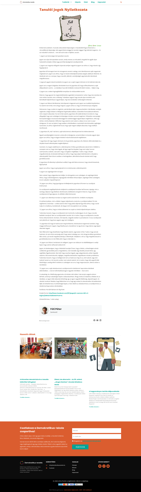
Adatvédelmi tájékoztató (71, 490)
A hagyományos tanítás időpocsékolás (104, 391)
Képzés (78, 2)
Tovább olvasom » (25, 397)
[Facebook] (100, 466)
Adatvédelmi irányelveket (92, 441)
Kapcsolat (102, 2)
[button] (121, 2)
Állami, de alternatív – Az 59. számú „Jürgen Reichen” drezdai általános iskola (68, 382)
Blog (92, 2)
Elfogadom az (87, 441)
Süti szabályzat (87, 490)
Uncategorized (45, 320)
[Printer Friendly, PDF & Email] (95, 46)
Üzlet (86, 2)
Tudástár (65, 2)
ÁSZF (80, 490)
